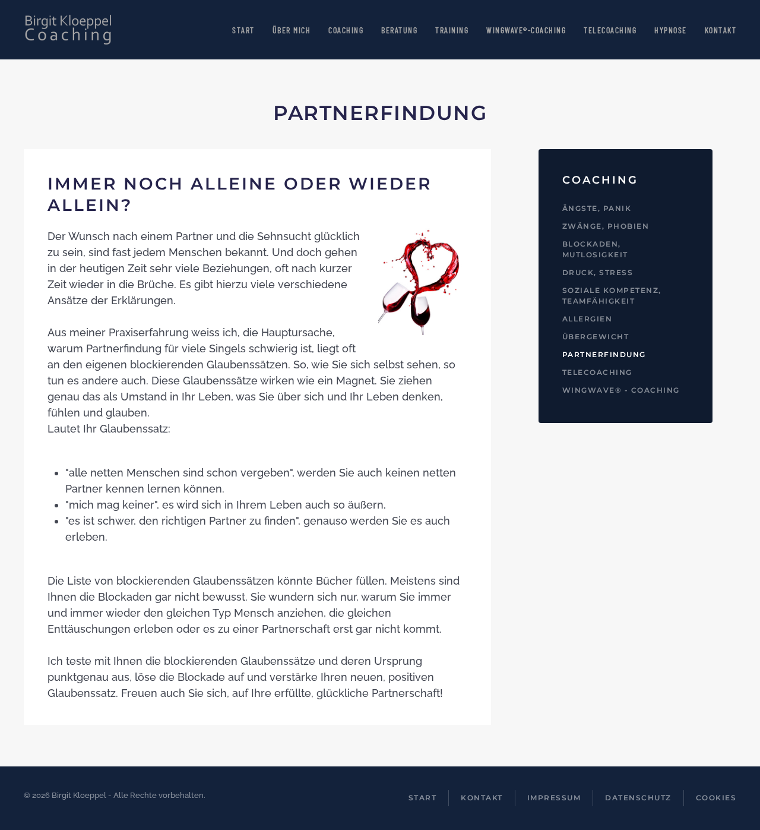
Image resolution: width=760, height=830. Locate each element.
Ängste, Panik (597, 208)
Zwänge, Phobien (606, 226)
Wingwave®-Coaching (526, 30)
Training (451, 30)
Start (243, 30)
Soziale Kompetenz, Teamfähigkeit (611, 295)
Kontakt (721, 30)
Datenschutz (638, 797)
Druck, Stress (598, 272)
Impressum (554, 797)
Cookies (716, 797)
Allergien (587, 318)
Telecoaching (610, 30)
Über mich (292, 30)
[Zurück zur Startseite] (68, 29)
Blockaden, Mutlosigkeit (595, 249)
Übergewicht (595, 336)
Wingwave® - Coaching (621, 390)
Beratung (399, 30)
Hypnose (670, 30)
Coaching (345, 30)
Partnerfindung (604, 354)
